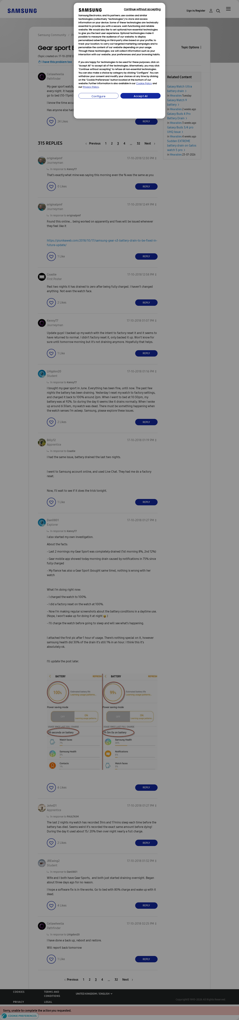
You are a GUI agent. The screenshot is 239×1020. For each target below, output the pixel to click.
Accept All (141, 96)
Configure (98, 96)
